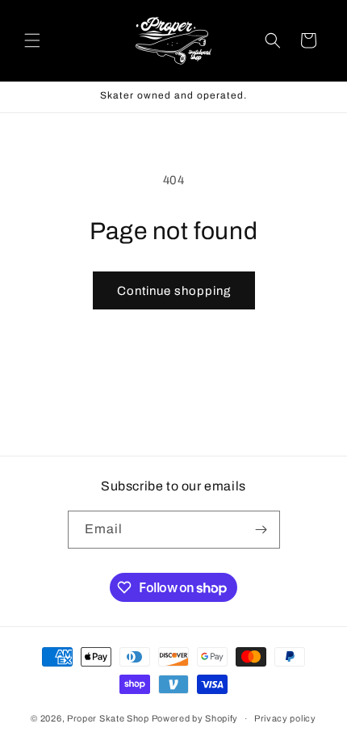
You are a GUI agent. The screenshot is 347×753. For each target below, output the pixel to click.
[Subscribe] (261, 530)
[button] (32, 40)
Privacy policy (285, 718)
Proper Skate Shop (108, 718)
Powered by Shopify (195, 718)
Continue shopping (174, 290)
